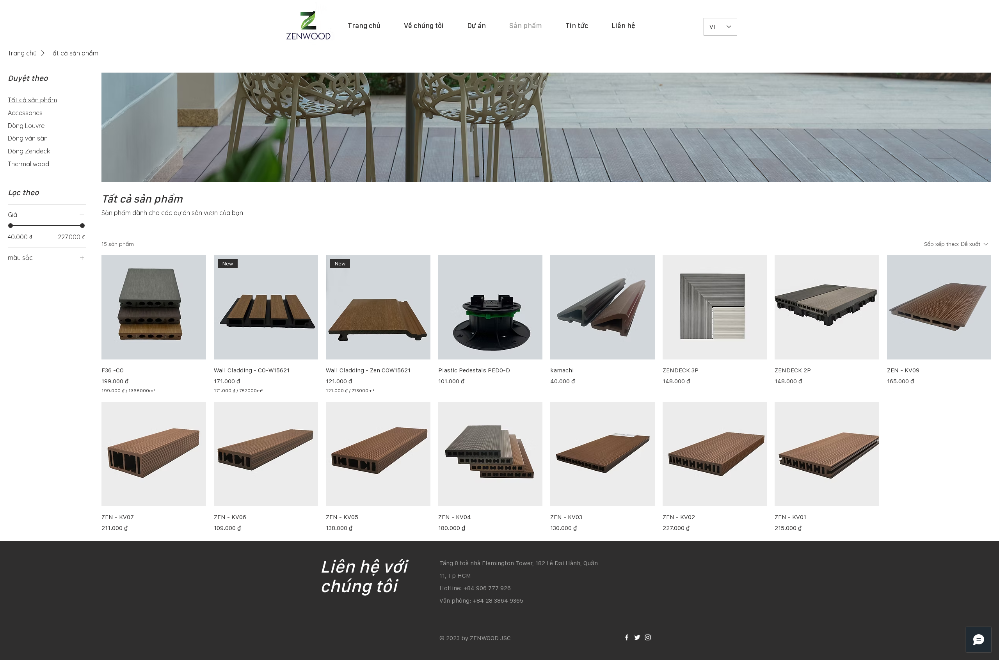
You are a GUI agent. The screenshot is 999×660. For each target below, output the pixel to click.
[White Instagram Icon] (648, 637)
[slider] (10, 225)
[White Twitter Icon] (637, 637)
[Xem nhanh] (153, 307)
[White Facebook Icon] (627, 637)
